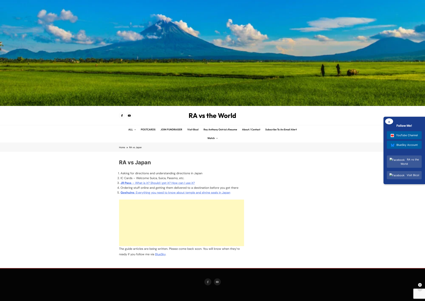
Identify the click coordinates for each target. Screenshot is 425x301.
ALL (130, 129)
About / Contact (251, 129)
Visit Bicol (193, 129)
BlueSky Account (407, 145)
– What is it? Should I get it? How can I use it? (158, 183)
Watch (211, 138)
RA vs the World (212, 115)
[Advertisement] (181, 223)
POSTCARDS (148, 129)
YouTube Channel (406, 135)
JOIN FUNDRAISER (171, 129)
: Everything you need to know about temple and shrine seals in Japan (175, 193)
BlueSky (160, 254)
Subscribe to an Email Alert (281, 129)
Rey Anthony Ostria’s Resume (220, 129)
